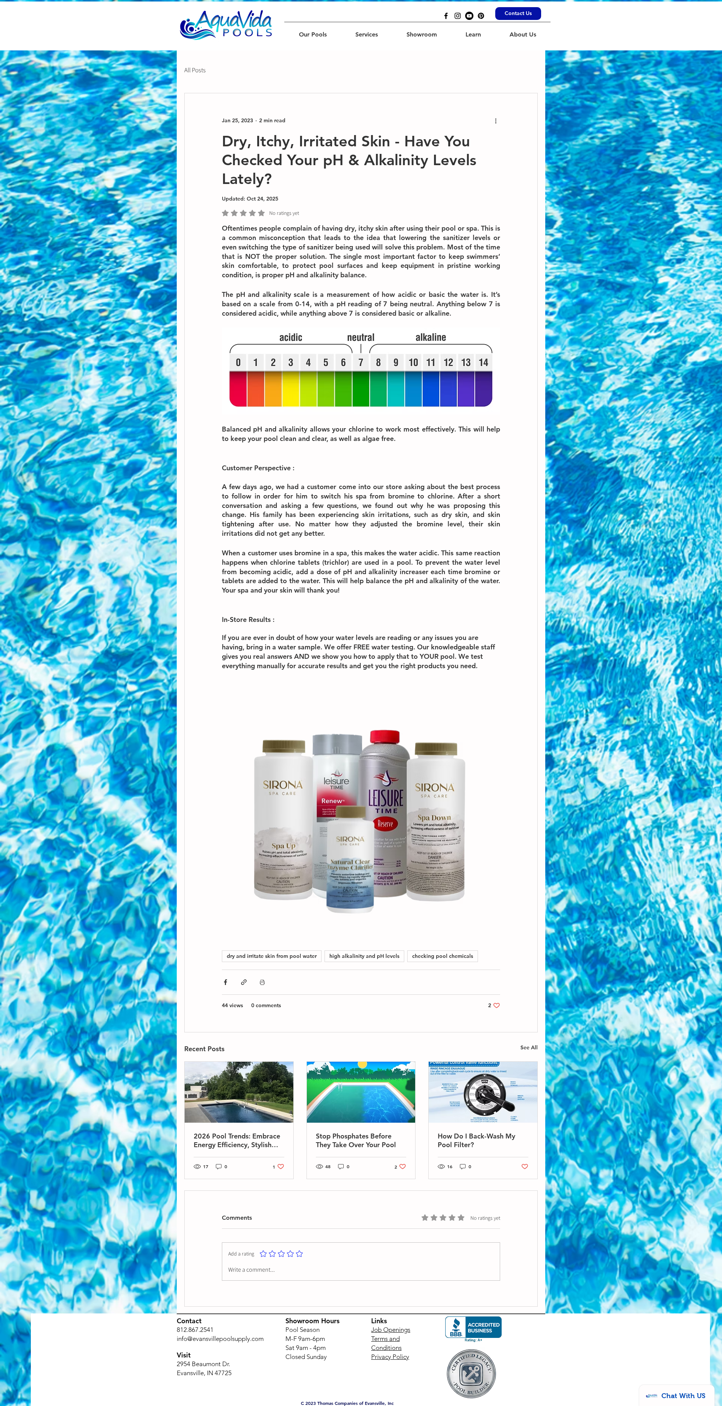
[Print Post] (262, 982)
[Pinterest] (481, 16)
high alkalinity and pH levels (364, 956)
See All (529, 1047)
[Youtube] (469, 16)
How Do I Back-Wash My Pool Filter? (476, 1140)
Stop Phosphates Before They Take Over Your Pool (356, 1140)
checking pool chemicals (442, 956)
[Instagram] (458, 16)
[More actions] (495, 120)
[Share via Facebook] (225, 982)
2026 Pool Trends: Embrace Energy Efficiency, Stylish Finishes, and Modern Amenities (237, 1140)
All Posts (195, 70)
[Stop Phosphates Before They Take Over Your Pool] (361, 1092)
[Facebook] (446, 16)
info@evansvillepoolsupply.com (220, 1338)
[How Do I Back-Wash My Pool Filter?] (483, 1092)
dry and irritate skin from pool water (272, 956)
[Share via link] (243, 982)
